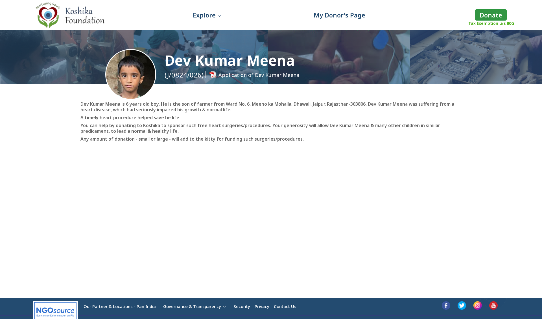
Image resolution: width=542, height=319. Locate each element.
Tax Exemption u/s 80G (491, 23)
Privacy (262, 306)
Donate (491, 15)
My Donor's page (339, 15)
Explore (205, 15)
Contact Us (285, 306)
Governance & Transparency (192, 306)
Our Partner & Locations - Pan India (120, 306)
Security (241, 306)
